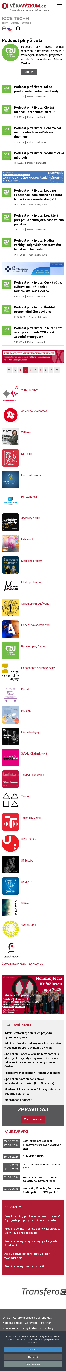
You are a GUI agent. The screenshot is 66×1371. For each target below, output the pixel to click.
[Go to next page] (51, 370)
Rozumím (33, 1349)
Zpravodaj (33, 1109)
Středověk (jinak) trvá (34, 753)
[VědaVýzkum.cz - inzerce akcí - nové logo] (33, 356)
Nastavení (33, 1356)
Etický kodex (29, 1328)
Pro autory (46, 1328)
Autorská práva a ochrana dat (32, 1317)
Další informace (33, 1364)
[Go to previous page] (15, 370)
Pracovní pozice (18, 1025)
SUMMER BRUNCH (34, 1156)
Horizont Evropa (31, 475)
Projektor (26, 710)
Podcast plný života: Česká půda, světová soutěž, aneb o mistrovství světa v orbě (38, 287)
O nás (6, 1317)
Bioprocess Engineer (18, 1100)
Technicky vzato (31, 817)
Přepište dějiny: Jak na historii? (24, 1266)
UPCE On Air (28, 839)
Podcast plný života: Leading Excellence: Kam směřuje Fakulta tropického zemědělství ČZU (38, 195)
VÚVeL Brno (28, 924)
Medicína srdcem (31, 561)
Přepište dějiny (30, 732)
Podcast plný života (36, 97)
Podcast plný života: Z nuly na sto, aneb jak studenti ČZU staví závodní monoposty (39, 332)
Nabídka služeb (12, 1323)
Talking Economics (32, 775)
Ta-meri (25, 796)
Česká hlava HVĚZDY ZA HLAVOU (22, 963)
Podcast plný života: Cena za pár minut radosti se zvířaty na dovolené (37, 132)
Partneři (46, 1323)
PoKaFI (25, 689)
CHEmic (26, 432)
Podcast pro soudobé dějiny (38, 668)
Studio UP (27, 882)
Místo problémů (31, 582)
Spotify (29, 71)
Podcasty (12, 1207)
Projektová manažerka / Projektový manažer (32, 1072)
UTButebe (27, 860)
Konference (10, 1328)
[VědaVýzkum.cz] (32, 6)
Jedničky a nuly (30, 518)
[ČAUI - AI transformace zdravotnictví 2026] (33, 268)
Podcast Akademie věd (35, 625)
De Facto (26, 453)
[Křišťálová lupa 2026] (33, 994)
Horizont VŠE (29, 496)
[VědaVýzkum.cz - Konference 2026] (33, 176)
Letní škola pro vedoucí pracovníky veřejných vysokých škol (42, 1144)
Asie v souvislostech (34, 411)
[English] (4, 28)
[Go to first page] (9, 370)
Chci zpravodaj (33, 1119)
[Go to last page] (57, 370)
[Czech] (9, 28)
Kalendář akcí (16, 1131)
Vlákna (25, 903)
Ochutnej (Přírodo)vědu (35, 603)
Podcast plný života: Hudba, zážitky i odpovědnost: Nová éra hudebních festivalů (37, 245)
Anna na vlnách (30, 389)
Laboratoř (27, 539)
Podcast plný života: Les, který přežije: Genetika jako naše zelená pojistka (39, 220)
